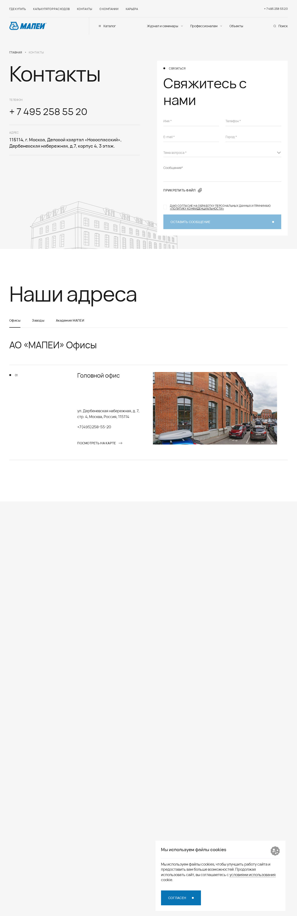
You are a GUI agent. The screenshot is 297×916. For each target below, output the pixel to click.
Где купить (17, 9)
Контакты (84, 9)
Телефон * (233, 121)
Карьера (132, 9)
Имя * (167, 121)
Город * (231, 137)
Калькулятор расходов (51, 9)
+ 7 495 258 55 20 (276, 8)
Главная (15, 52)
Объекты (236, 26)
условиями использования (252, 874)
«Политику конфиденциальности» (197, 208)
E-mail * (169, 137)
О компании (109, 9)
